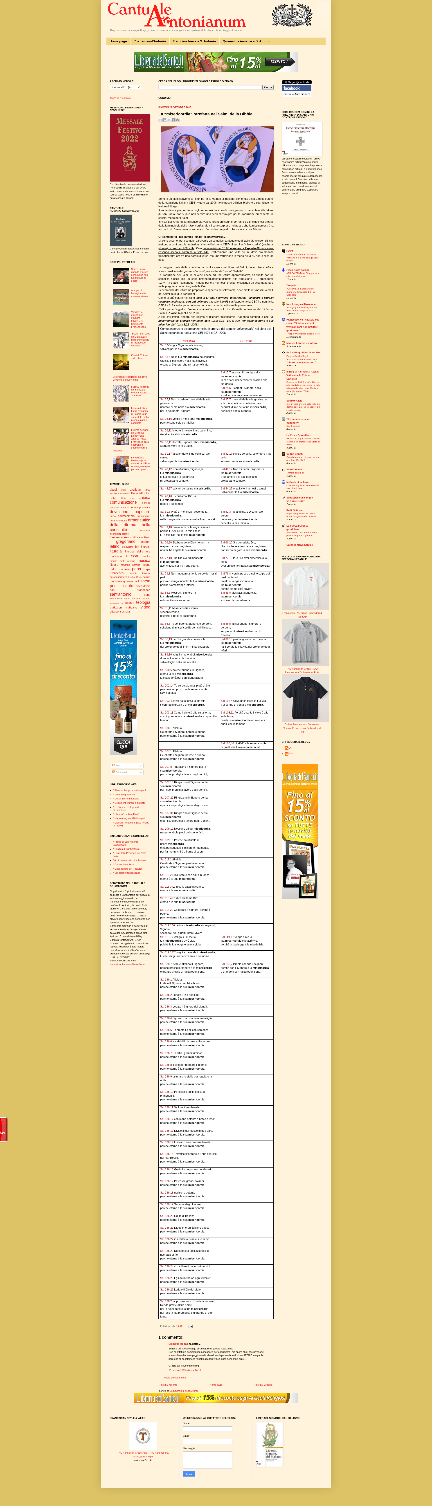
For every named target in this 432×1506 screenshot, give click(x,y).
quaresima (130, 581)
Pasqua (146, 573)
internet (145, 541)
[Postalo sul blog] (164, 120)
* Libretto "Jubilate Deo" (126, 814)
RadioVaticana (294, 510)
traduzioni (116, 607)
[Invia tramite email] (160, 120)
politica (146, 577)
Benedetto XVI (140, 493)
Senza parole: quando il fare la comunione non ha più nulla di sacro (139, 275)
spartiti (129, 602)
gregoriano (125, 541)
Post (118, 765)
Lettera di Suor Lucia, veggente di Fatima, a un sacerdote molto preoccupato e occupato (140, 415)
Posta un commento (175, 1377)
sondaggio (114, 603)
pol (131, 577)
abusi (113, 489)
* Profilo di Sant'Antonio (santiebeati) (125, 843)
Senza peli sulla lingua (299, 497)
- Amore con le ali (295, 472)
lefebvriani (127, 546)
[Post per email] (190, 1326)
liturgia (116, 551)
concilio (146, 502)
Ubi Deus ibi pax (178, 1343)
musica (143, 560)
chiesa (144, 497)
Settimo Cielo (294, 400)
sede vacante (132, 598)
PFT (126, 577)
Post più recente (168, 1384)
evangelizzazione (119, 533)
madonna (116, 556)
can (132, 498)
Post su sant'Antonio (150, 41)
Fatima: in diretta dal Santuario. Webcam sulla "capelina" (140, 391)
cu (128, 508)
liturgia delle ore (137, 551)
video (145, 607)
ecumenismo (126, 516)
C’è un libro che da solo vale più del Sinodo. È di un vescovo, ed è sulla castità (303, 407)
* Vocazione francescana (126, 872)
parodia (133, 573)
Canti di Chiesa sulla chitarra (139, 356)
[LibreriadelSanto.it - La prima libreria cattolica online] (216, 71)
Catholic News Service (299, 544)
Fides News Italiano (298, 270)
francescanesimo (121, 537)
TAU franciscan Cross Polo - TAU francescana (143, 1452)
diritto (113, 516)
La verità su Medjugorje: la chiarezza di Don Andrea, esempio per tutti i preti (140, 463)
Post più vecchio (263, 1384)
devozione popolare (130, 511)
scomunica (116, 598)
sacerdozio (143, 586)
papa (136, 569)
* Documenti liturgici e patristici (129, 802)
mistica (146, 556)
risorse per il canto (130, 583)
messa (132, 556)
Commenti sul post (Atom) (183, 1390)
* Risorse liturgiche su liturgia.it (129, 790)
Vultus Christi (294, 454)
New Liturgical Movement (301, 304)
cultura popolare (140, 507)
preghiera (116, 581)
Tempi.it (291, 285)
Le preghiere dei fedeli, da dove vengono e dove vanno (130, 378)
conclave (114, 507)
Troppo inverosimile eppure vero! (303, 333)
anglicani (135, 489)
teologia (143, 602)
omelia (125, 569)
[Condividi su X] (169, 120)
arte (147, 489)
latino (114, 546)
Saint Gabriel (293, 426)
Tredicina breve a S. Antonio (194, 41)
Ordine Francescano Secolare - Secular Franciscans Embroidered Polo (302, 728)
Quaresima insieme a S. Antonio (247, 41)
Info (291, 753)
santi (147, 594)
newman (125, 564)
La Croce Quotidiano (298, 435)
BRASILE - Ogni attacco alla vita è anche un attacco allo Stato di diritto (303, 441)
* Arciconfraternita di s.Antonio (129, 860)
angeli (123, 490)
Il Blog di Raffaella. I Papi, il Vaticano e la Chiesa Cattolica (302, 375)
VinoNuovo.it (294, 469)
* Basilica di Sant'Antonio (126, 849)
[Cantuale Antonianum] (296, 96)
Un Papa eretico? (295, 501)
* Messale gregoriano (124, 794)
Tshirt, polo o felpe (143, 1456)
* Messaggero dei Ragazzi (127, 868)
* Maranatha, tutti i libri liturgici (129, 818)
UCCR (290, 251)
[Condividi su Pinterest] (177, 120)
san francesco (130, 590)
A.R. (291, 747)
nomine (136, 564)
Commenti (121, 772)
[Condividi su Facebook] (173, 120)
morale (113, 561)
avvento (125, 493)
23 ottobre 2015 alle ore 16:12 (185, 1370)
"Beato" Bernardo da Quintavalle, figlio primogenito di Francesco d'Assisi (140, 339)
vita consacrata (120, 611)
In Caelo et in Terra (297, 482)
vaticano (131, 607)
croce (123, 507)
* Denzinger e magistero (126, 798)
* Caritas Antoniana (123, 864)
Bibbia (113, 498)
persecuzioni (117, 577)
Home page (118, 41)
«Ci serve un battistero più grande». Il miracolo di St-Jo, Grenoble (301, 291)
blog (123, 498)
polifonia (137, 577)
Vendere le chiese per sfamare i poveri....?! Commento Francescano (138, 319)
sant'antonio (120, 594)
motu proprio (127, 561)
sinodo (146, 598)
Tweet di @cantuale (120, 97)
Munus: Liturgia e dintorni (301, 343)
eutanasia (145, 530)
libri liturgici (142, 546)
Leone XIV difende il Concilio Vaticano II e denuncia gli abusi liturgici (302, 257)
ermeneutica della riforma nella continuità (130, 525)
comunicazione (123, 502)
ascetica (114, 493)
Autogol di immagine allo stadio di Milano (139, 293)
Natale (114, 564)
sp (122, 603)
